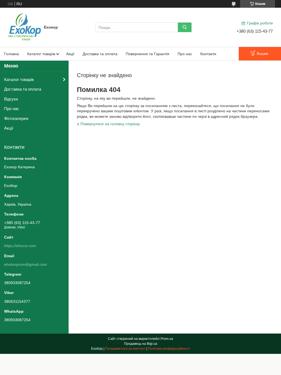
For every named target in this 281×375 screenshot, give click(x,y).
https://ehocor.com (20, 246)
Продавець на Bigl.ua (140, 344)
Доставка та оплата (100, 54)
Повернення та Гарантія (147, 54)
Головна (11, 54)
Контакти (208, 54)
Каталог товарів (41, 54)
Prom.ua (167, 339)
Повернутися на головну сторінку (110, 124)
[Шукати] (185, 27)
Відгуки (11, 99)
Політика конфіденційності (169, 349)
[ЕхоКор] (24, 27)
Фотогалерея (16, 118)
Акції (70, 54)
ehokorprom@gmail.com (25, 264)
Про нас (185, 54)
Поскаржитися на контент (125, 349)
